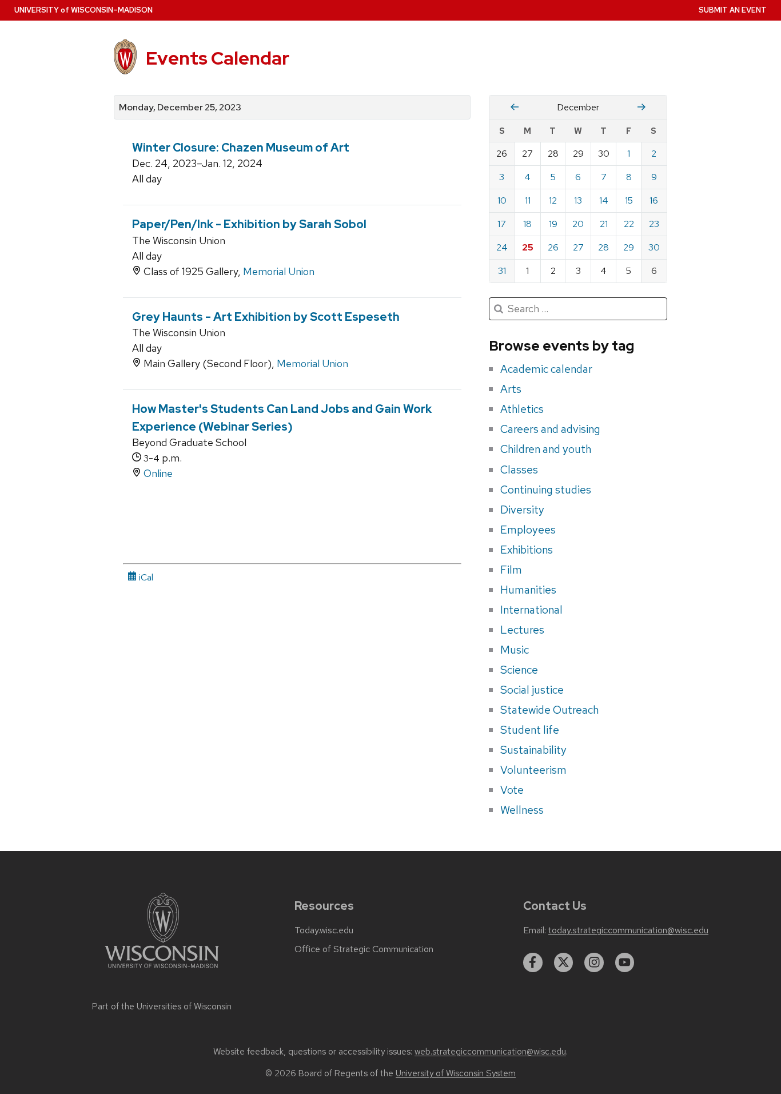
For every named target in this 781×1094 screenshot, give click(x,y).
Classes (519, 469)
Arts (510, 388)
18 (527, 224)
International (531, 609)
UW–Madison (83, 10)
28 (603, 247)
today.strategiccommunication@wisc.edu (628, 930)
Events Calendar (217, 58)
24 (502, 247)
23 (654, 224)
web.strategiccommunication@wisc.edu (490, 1051)
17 (501, 224)
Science (519, 669)
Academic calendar (546, 368)
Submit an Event (733, 10)
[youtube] (625, 962)
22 (629, 224)
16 (653, 200)
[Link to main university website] (162, 970)
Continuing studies (545, 489)
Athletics (522, 408)
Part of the (162, 1006)
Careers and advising (550, 428)
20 (578, 224)
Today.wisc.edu (323, 930)
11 (528, 200)
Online (158, 473)
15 (629, 200)
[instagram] (594, 962)
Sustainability (533, 749)
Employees (528, 529)
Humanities (528, 589)
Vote (512, 789)
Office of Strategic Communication (363, 949)
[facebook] (533, 962)
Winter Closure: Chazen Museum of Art (240, 147)
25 (527, 247)
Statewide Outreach (549, 709)
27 (578, 247)
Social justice (532, 689)
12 (553, 200)
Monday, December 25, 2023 (180, 107)
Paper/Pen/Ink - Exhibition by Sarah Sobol (249, 224)
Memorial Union (278, 271)
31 (502, 271)
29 (628, 247)
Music (514, 649)
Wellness (522, 809)
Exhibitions (526, 549)
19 (553, 224)
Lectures (522, 629)
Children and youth (545, 448)
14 (603, 200)
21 (604, 224)
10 (502, 200)
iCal (145, 577)
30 (654, 247)
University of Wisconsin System (456, 1073)
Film (511, 569)
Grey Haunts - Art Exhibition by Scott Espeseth (266, 316)
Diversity (522, 509)
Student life (529, 729)
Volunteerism (533, 769)
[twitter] (563, 962)
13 (578, 200)
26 (553, 247)
